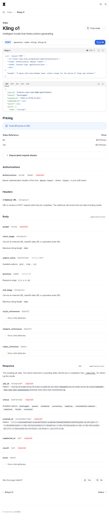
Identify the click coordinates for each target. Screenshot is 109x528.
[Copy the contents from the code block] (98, 50)
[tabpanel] (54, 98)
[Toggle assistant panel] (105, 4)
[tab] (6, 83)
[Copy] (91, 42)
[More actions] (104, 28)
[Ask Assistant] (103, 50)
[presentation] (54, 65)
